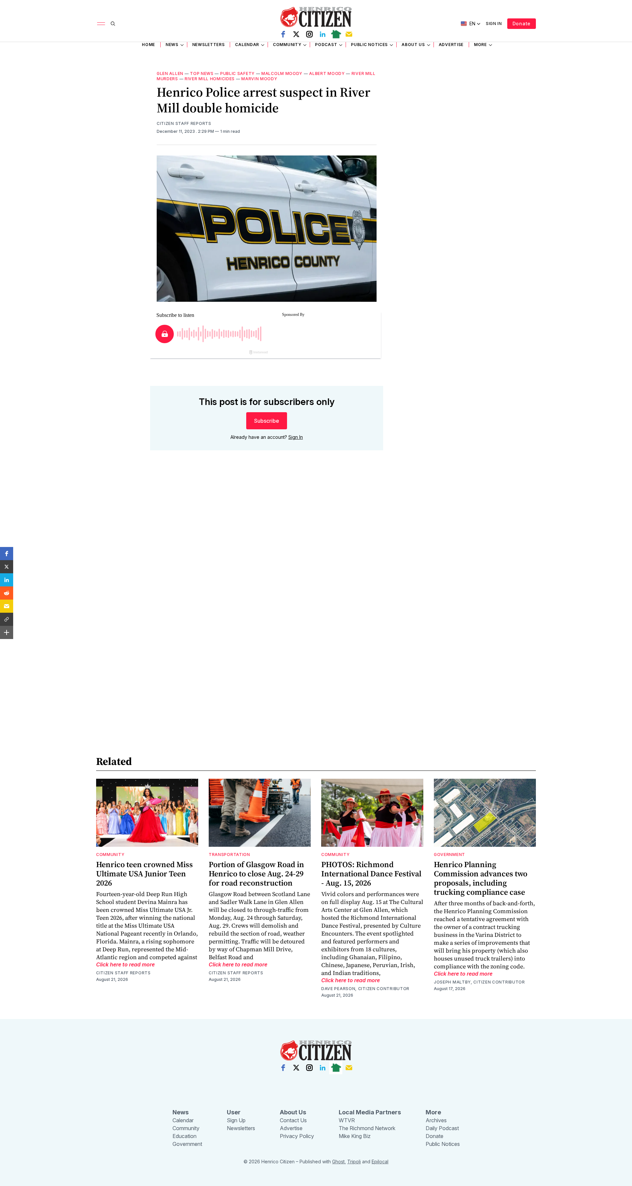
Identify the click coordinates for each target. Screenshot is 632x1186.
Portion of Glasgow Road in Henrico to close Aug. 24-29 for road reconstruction (256, 873)
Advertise (451, 44)
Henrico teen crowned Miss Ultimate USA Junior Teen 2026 (144, 873)
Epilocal (380, 1161)
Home (148, 44)
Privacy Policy (297, 1136)
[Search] (113, 23)
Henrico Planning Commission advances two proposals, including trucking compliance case (480, 878)
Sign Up (236, 1120)
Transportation (229, 854)
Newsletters (208, 44)
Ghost (338, 1161)
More (480, 44)
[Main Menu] (101, 24)
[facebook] (283, 34)
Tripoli (354, 1161)
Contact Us (293, 1120)
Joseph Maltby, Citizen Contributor (479, 982)
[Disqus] (266, 549)
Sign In (494, 23)
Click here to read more (125, 964)
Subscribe (266, 420)
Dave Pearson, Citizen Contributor (365, 988)
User (234, 1112)
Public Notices (369, 44)
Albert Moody (327, 73)
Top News (202, 73)
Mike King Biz (355, 1136)
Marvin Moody (259, 78)
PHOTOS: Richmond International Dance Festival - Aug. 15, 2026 (371, 873)
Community (287, 44)
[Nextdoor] (335, 34)
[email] (349, 34)
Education (184, 1136)
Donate (522, 23)
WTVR (347, 1120)
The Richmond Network (367, 1128)
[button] (6, 553)
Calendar (247, 44)
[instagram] (309, 34)
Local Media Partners (370, 1112)
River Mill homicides (210, 78)
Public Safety (237, 73)
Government (449, 854)
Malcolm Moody (282, 73)
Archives (436, 1120)
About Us (413, 44)
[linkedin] (322, 34)
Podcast (326, 44)
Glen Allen (170, 73)
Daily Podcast (442, 1128)
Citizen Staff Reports (184, 123)
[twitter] (296, 34)
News (172, 44)
